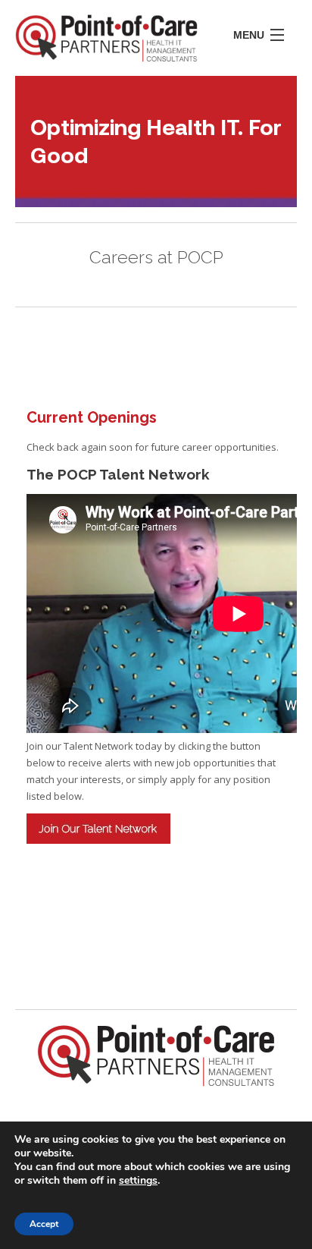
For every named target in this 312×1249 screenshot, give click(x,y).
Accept (44, 1224)
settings (138, 1181)
